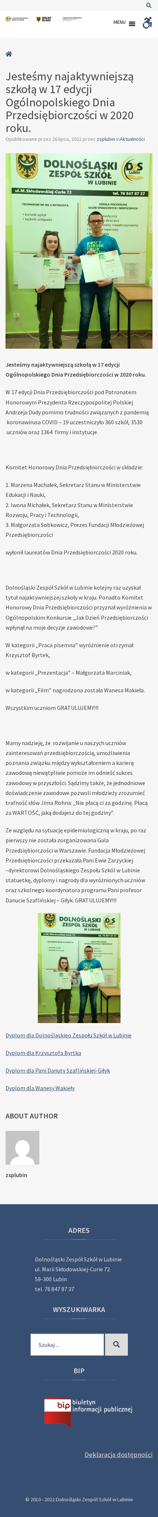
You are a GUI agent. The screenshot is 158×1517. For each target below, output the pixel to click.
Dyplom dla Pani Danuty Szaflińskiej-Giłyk (58, 1070)
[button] (120, 23)
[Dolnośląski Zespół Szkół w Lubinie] (44, 19)
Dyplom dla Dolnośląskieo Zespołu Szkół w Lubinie (69, 1035)
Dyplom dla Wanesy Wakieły (40, 1088)
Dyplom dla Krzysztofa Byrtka (43, 1052)
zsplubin (106, 139)
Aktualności (132, 139)
